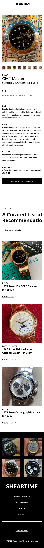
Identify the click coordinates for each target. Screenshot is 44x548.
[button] (6, 4)
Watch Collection (22, 497)
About (22, 508)
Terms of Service (22, 531)
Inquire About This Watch (22, 181)
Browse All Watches (13, 230)
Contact (22, 514)
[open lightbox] (4, 67)
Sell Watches (22, 502)
